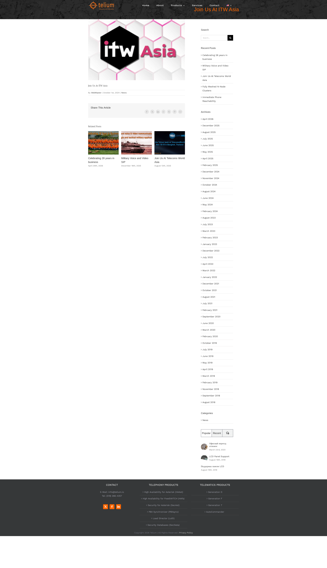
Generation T (215, 505)
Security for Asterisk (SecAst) (163, 505)
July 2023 (207, 224)
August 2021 (208, 297)
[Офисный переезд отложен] (204, 445)
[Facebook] (112, 506)
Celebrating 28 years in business (103, 142)
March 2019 (208, 376)
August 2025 (209, 132)
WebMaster (96, 93)
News (124, 93)
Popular (206, 433)
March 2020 (208, 330)
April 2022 (207, 264)
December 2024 (210, 171)
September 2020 (211, 316)
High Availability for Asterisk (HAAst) (163, 492)
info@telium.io (116, 492)
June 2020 (208, 323)
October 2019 (209, 343)
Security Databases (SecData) (164, 525)
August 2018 (208, 402)
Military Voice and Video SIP (136, 142)
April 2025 (207, 158)
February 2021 (209, 310)
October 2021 (209, 290)
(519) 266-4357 (114, 496)
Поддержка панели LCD (212, 466)
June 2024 (208, 198)
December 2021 (210, 283)
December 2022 (210, 250)
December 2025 (210, 125)
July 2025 (207, 138)
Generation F (215, 498)
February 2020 (210, 336)
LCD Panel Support (219, 456)
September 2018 (211, 395)
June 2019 (207, 356)
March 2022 (208, 270)
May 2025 (207, 152)
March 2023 (208, 231)
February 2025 (210, 165)
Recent (217, 433)
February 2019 (209, 382)
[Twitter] (105, 506)
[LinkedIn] (118, 506)
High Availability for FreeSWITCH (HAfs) (163, 498)
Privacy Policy (186, 532)
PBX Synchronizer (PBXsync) (164, 512)
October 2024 (209, 185)
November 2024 (210, 178)
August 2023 (209, 217)
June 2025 (208, 145)
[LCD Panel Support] (204, 457)
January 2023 (209, 244)
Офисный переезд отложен (217, 444)
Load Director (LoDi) (163, 518)
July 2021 (207, 303)
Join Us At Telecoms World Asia (169, 142)
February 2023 (210, 237)
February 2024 (210, 211)
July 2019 (207, 349)
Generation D (215, 492)
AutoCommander (215, 512)
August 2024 (208, 191)
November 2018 (210, 389)
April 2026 (207, 119)
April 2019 (207, 369)
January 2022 (209, 277)
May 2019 (207, 362)
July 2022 (207, 257)
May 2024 (207, 204)
